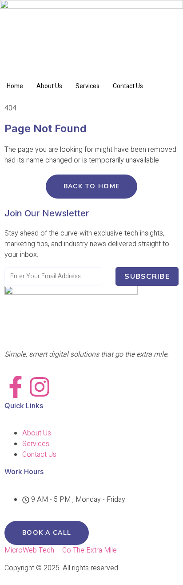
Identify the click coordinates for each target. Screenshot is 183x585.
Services (87, 86)
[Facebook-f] (15, 387)
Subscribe (147, 276)
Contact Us (128, 86)
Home (15, 86)
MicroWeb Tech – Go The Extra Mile (60, 550)
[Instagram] (39, 387)
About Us (49, 86)
